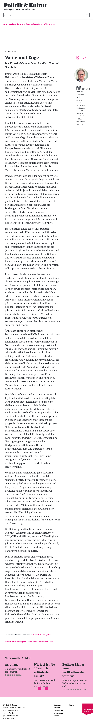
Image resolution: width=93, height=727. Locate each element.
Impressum (58, 713)
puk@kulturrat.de (10, 715)
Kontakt (57, 707)
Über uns (57, 705)
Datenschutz (59, 710)
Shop (71, 705)
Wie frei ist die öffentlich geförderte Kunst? (45, 673)
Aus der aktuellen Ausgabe (15, 641)
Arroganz (17, 667)
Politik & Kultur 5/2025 (41, 635)
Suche (56, 715)
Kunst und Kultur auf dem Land (40, 641)
